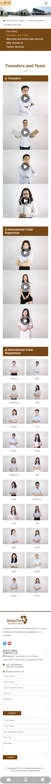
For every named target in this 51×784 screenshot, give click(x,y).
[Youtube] (9, 643)
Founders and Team (17, 35)
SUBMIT (12, 713)
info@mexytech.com (15, 671)
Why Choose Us (14, 42)
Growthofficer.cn (33, 770)
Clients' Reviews (15, 46)
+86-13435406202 (14, 665)
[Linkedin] (4, 643)
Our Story (11, 31)
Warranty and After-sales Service (24, 39)
